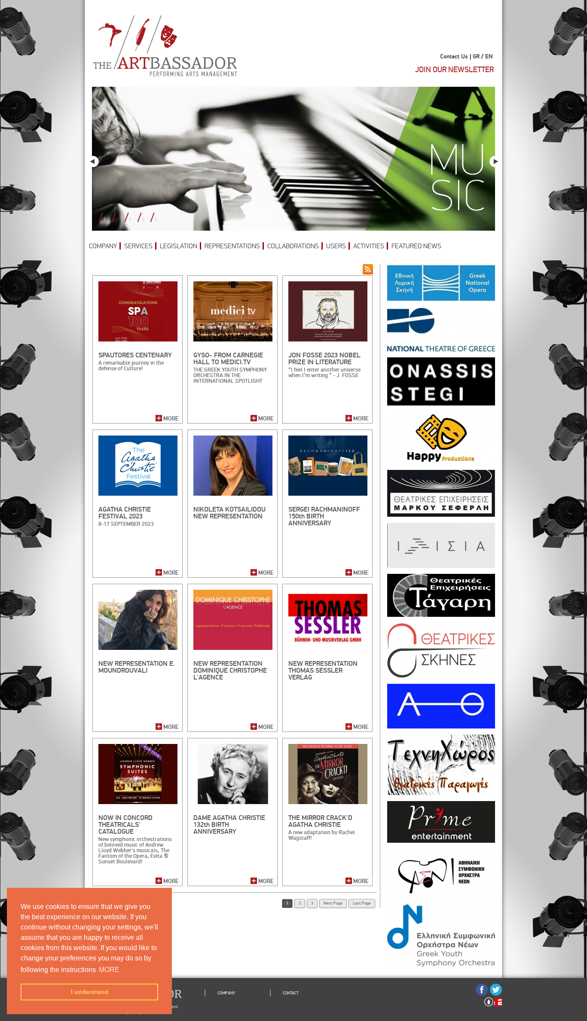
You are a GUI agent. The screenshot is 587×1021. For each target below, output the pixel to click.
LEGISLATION (178, 246)
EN (488, 57)
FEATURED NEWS (416, 246)
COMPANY (103, 246)
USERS (336, 246)
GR (476, 57)
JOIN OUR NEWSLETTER (454, 69)
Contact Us (454, 57)
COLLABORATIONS (293, 246)
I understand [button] (89, 991)
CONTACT (291, 993)
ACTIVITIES (368, 246)
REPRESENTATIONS (232, 246)
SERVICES (138, 246)
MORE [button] (109, 969)
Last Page (362, 903)
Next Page (333, 903)
